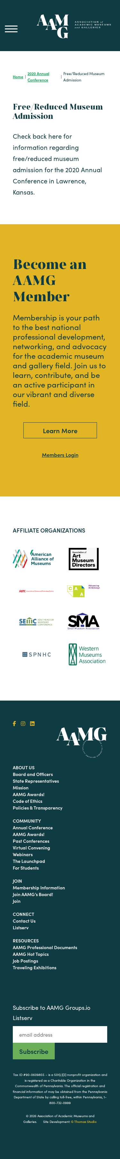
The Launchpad (29, 861)
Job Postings (25, 960)
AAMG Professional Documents (45, 947)
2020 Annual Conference (38, 76)
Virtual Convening (31, 847)
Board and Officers (33, 774)
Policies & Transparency (37, 807)
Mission (20, 787)
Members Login (60, 454)
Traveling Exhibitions (34, 967)
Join (17, 881)
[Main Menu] (11, 29)
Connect (23, 914)
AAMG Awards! (28, 794)
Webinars (23, 854)
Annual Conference (33, 827)
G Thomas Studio (84, 1121)
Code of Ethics (27, 801)
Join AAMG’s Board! (33, 894)
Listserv (20, 927)
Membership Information (39, 887)
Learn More (60, 430)
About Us (24, 767)
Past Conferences (31, 841)
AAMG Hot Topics (31, 954)
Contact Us (24, 920)
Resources (26, 940)
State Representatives (36, 781)
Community (27, 820)
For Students (26, 867)
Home (18, 76)
